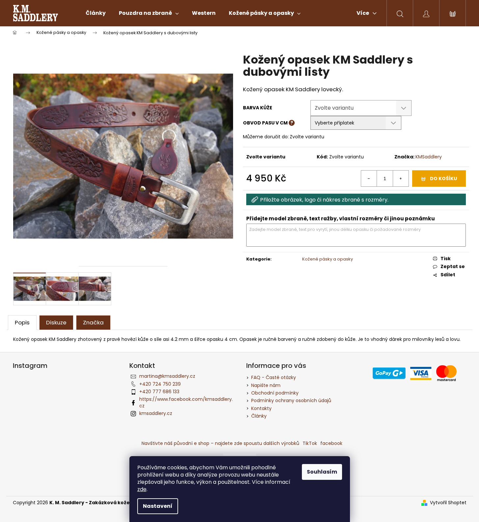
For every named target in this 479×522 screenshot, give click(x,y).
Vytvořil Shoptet (448, 503)
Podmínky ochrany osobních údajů (291, 400)
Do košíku (443, 178)
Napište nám (265, 385)
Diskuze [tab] (56, 322)
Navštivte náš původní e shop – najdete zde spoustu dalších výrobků (220, 443)
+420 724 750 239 (160, 384)
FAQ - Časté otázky (273, 377)
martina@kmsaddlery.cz (167, 376)
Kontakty (261, 408)
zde (141, 489)
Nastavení (158, 506)
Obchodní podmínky (275, 393)
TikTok (310, 443)
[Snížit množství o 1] (369, 178)
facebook (331, 443)
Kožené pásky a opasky (327, 259)
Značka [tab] (93, 322)
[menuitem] (95, 13)
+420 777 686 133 (159, 391)
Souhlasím (322, 472)
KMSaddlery (428, 156)
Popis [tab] (22, 322)
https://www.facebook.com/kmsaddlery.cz (186, 402)
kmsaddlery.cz (155, 413)
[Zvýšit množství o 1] (401, 178)
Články (259, 416)
